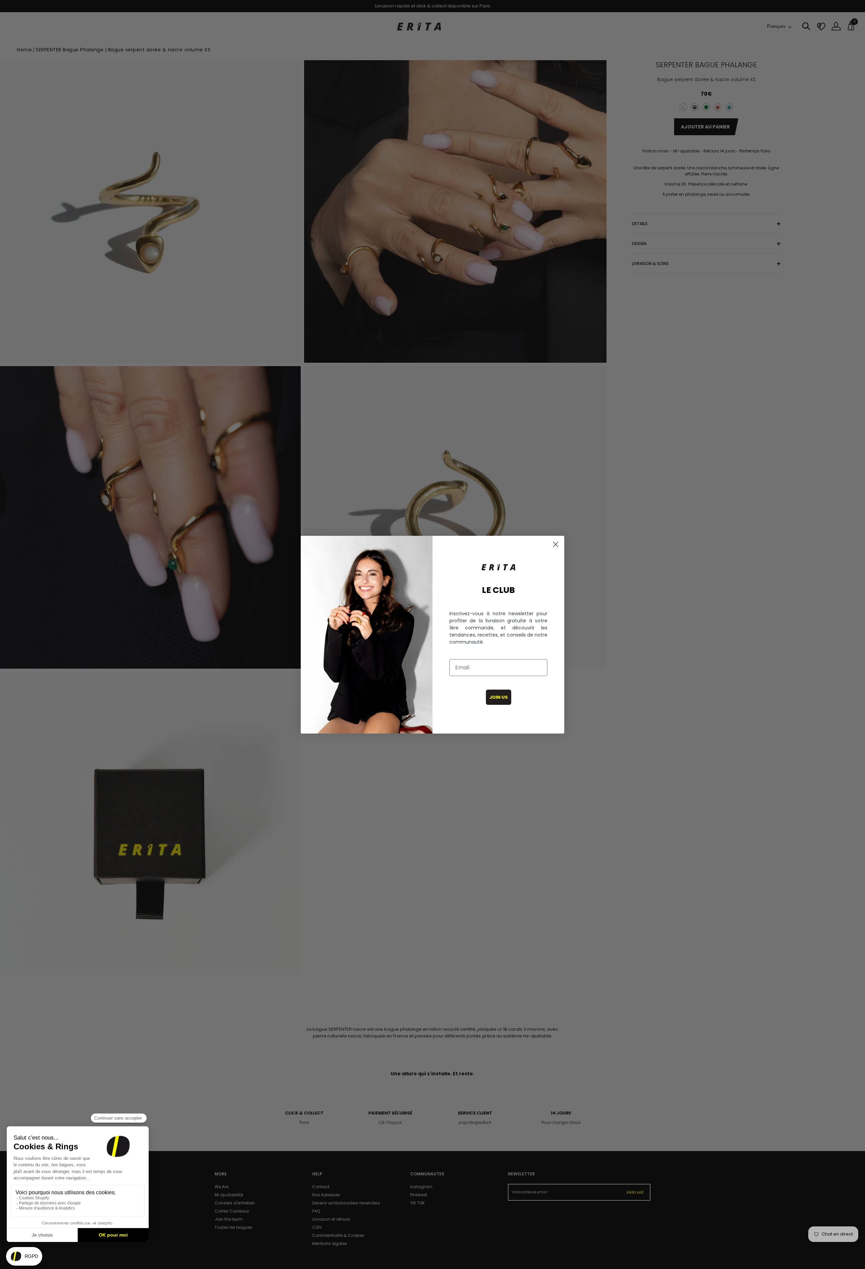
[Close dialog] (556, 544)
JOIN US (498, 697)
